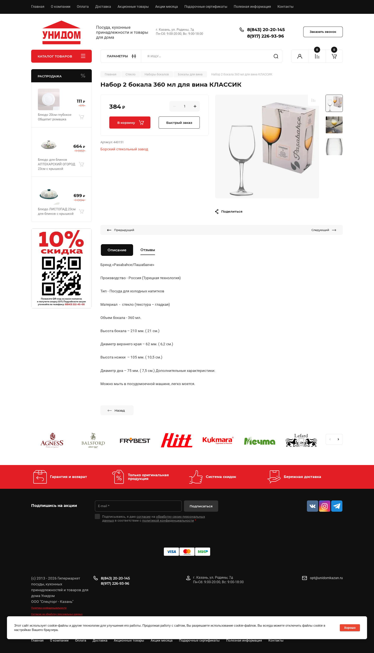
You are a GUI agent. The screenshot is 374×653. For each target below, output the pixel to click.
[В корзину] (81, 117)
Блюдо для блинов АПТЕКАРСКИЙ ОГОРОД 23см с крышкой (56, 164)
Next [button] (338, 439)
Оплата (83, 7)
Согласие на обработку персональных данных (56, 614)
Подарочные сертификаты (205, 7)
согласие (144, 517)
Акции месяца (166, 7)
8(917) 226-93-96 (265, 36)
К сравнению (313, 100)
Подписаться (201, 506)
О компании (60, 7)
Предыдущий (124, 230)
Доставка (103, 7)
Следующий (320, 230)
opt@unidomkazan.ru (326, 578)
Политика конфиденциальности (48, 608)
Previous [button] (330, 439)
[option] (267, 146)
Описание (117, 250)
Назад (119, 410)
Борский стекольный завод (124, 149)
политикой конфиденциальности (168, 520)
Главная (37, 7)
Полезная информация (252, 7)
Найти (275, 56)
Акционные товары (133, 7)
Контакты (285, 7)
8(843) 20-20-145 (266, 29)
